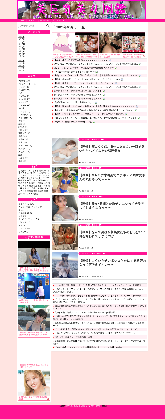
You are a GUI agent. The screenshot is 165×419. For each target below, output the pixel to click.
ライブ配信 (23, 118)
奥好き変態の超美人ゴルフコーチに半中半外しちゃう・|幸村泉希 (85, 312)
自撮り (87, 191)
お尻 (20, 93)
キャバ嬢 (22, 99)
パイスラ (22, 178)
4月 (20, 49)
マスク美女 (23, 114)
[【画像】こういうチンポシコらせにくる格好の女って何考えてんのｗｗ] (65, 265)
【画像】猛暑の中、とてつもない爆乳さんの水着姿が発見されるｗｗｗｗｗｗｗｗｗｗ (94, 106)
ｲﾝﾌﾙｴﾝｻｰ (22, 87)
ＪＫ (28, 194)
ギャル (21, 102)
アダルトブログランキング (30, 207)
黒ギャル (22, 194)
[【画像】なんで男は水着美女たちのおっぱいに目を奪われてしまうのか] (65, 237)
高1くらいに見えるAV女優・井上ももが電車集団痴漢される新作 (84, 68)
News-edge (23, 210)
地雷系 (21, 127)
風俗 (46, 191)
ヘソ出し (39, 178)
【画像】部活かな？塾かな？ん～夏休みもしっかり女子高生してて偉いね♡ (89, 114)
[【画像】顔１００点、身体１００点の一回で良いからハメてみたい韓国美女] (65, 151)
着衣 (31, 186)
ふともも (22, 111)
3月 (20, 51)
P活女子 (22, 81)
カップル (22, 96)
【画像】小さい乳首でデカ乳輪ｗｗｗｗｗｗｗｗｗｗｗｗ (81, 60)
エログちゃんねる (26, 204)
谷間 (90, 163)
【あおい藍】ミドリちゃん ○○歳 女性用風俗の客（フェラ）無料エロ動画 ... (89, 347)
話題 (20, 155)
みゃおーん (23, 231)
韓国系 (41, 191)
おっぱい (97, 253)
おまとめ (22, 225)
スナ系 (38, 176)
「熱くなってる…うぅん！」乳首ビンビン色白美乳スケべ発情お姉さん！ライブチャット (95, 118)
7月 (20, 41)
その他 (21, 108)
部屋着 (21, 158)
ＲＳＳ (31, 20)
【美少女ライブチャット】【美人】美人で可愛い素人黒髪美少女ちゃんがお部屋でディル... (96, 75)
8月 (20, 39)
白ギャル (24, 186)
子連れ (40, 183)
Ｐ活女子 (35, 194)
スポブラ (45, 176)
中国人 (30, 180)
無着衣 (21, 139)
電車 (20, 161)
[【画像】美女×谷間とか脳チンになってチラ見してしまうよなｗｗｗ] (65, 208)
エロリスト (23, 216)
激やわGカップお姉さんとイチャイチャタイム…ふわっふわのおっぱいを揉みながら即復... (96, 64)
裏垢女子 (22, 152)
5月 (20, 46)
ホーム (22, 20)
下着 (20, 121)
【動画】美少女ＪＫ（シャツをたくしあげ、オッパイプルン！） (84, 83)
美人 (86, 163)
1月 (20, 56)
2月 (20, 54)
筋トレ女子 (23, 145)
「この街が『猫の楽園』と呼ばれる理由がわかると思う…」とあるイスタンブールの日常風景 (98, 285)
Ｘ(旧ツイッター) (25, 84)
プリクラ (30, 178)
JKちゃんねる (24, 222)
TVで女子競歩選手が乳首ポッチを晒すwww (74, 72)
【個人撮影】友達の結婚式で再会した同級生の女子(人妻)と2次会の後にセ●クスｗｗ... (94, 110)
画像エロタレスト (26, 213)
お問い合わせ (43, 20)
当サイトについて (60, 20)
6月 (20, 44)
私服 (83, 163)
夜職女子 (22, 133)
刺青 (35, 180)
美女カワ (22, 148)
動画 (20, 124)
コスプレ (22, 105)
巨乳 (45, 183)
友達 (83, 248)
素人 (25, 188)
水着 (93, 163)
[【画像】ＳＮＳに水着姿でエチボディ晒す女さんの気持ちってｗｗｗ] (65, 180)
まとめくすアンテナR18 (28, 219)
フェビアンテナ (25, 228)
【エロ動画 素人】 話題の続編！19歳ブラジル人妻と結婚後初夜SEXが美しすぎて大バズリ (97, 329)
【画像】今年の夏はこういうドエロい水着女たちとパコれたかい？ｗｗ (87, 79)
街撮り (41, 188)
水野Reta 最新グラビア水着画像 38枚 (73, 122)
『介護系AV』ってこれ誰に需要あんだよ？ (74, 102)
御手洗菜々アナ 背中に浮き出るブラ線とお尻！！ (78, 91)
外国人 (96, 139)
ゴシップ (30, 176)
